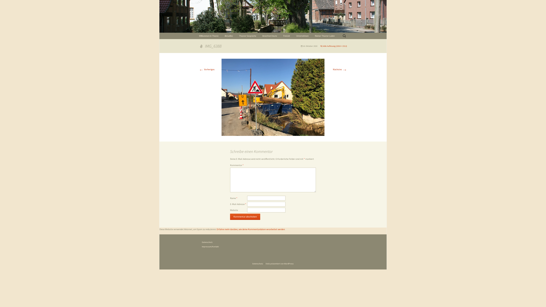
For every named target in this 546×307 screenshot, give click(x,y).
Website (234, 210)
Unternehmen (302, 36)
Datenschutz (207, 242)
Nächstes (340, 69)
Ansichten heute (269, 36)
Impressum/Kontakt (210, 246)
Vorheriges (207, 69)
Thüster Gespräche (247, 36)
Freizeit (286, 36)
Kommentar (237, 165)
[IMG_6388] (273, 97)
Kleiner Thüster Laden (325, 36)
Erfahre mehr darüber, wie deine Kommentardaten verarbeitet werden (251, 229)
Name (233, 198)
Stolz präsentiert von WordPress (280, 263)
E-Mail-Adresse (238, 204)
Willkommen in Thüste (209, 36)
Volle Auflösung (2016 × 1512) (334, 46)
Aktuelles (229, 36)
